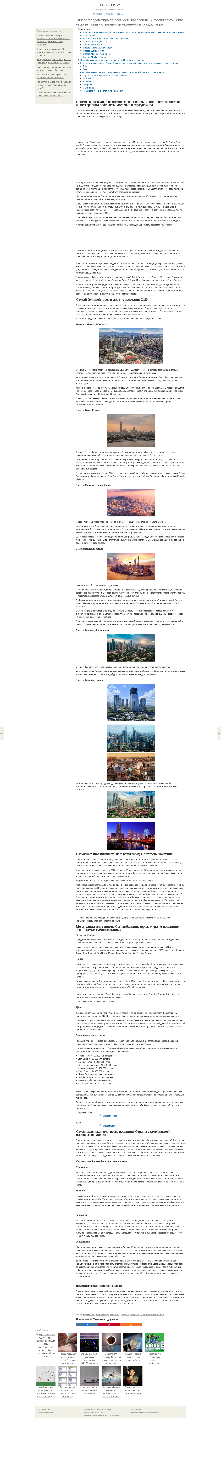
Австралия (88, 84)
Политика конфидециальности (93, 1412)
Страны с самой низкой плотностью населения (105, 75)
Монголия (87, 78)
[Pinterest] (109, 1324)
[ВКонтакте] (87, 1324)
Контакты (87, 1409)
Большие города (158, 1315)
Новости (109, 13)
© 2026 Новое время (44, 1409)
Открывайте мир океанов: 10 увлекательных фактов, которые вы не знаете (54, 52)
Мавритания (89, 87)
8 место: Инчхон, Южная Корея (97, 47)
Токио (85, 66)
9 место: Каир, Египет (93, 44)
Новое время (110, 5)
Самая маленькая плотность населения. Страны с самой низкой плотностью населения (122, 72)
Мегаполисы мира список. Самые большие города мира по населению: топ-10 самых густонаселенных (129, 63)
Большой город (115, 1315)
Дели (85, 69)
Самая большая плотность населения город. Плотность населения (112, 59)
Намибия (87, 81)
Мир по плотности (89, 1315)
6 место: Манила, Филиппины (97, 53)
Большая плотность (146, 1315)
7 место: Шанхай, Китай (94, 50)
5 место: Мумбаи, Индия (94, 56)
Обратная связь (136, 1409)
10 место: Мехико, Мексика (95, 41)
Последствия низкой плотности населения (103, 90)
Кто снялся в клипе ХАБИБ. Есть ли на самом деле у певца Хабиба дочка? (54, 85)
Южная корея (134, 1315)
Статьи (120, 13)
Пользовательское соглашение (101, 1409)
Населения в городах (102, 1315)
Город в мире (125, 1315)
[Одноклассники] (131, 1324)
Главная (98, 13)
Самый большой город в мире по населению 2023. (104, 38)
